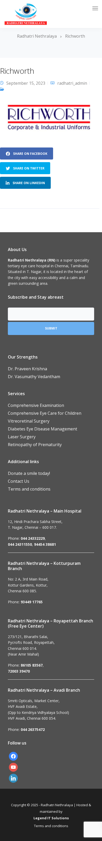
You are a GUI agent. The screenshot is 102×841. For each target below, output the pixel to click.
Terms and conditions (29, 489)
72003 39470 (19, 671)
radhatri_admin (72, 83)
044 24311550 (20, 544)
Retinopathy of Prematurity (35, 444)
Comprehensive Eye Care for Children (44, 413)
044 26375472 (33, 729)
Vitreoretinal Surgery (28, 421)
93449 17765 (32, 601)
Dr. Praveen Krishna (27, 369)
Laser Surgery (22, 437)
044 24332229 (33, 538)
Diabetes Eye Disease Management (42, 429)
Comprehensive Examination (36, 405)
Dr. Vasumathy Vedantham (34, 376)
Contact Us (18, 481)
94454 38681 (45, 544)
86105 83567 (32, 665)
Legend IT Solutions (51, 818)
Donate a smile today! (29, 473)
